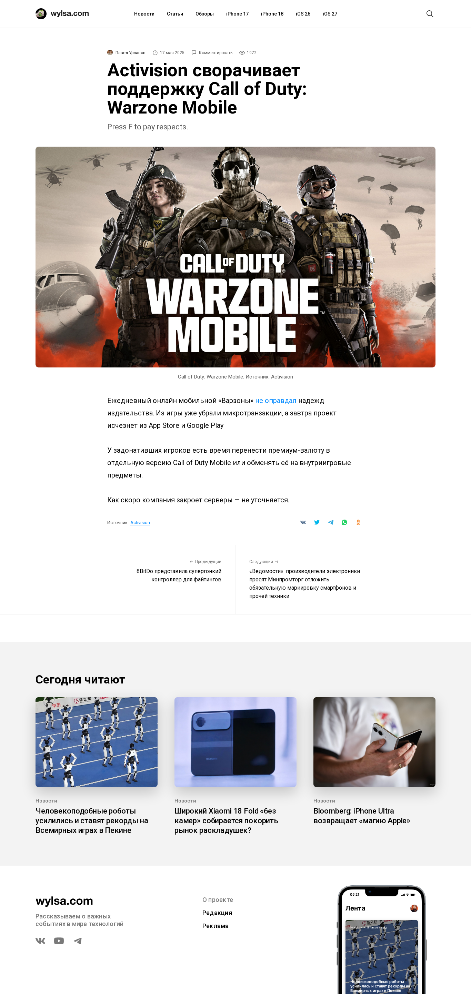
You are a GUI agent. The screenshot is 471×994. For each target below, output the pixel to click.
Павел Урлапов (131, 52)
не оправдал (276, 400)
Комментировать (215, 52)
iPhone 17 (237, 14)
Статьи (175, 14)
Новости (144, 14)
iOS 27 (330, 14)
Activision (140, 522)
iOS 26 (303, 14)
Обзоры (205, 14)
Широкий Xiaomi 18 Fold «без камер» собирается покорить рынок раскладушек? (226, 821)
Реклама (215, 925)
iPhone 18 (272, 14)
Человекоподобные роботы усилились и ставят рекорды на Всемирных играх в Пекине (92, 821)
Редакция (217, 912)
